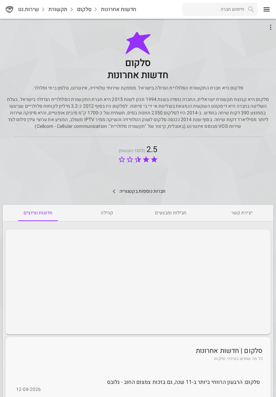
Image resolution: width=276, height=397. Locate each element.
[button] (137, 43)
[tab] (242, 213)
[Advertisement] (138, 282)
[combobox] (213, 9)
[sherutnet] (9, 9)
